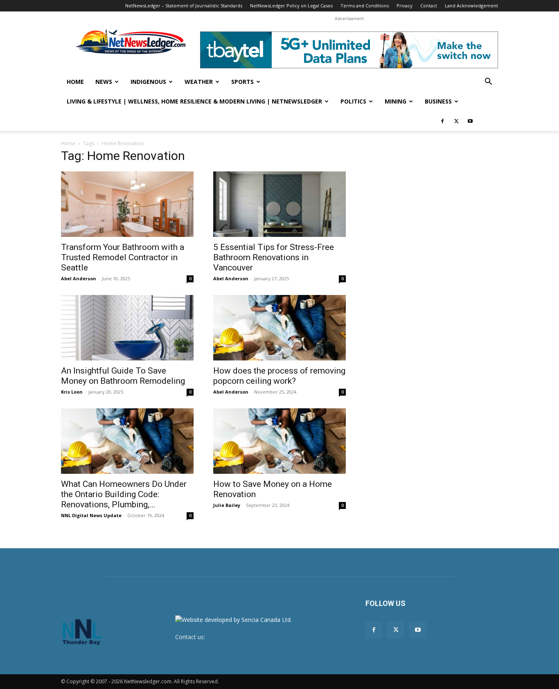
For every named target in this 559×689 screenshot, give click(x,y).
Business (438, 101)
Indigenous (148, 82)
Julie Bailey (226, 505)
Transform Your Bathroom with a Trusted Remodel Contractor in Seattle (122, 257)
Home (75, 82)
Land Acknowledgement (471, 5)
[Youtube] (470, 121)
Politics (353, 101)
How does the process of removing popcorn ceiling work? (279, 376)
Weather (199, 82)
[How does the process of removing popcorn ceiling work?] (279, 327)
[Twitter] (456, 121)
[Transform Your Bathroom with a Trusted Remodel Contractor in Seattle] (127, 204)
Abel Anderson (78, 278)
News (103, 82)
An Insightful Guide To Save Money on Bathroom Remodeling (123, 376)
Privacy (404, 5)
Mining (395, 101)
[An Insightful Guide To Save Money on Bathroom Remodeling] (127, 327)
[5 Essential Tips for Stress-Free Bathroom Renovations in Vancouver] (279, 204)
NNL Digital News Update (91, 515)
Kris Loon (72, 392)
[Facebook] (442, 121)
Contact (428, 5)
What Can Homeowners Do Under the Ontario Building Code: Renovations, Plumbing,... (124, 494)
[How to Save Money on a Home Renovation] (279, 441)
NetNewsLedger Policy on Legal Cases (291, 5)
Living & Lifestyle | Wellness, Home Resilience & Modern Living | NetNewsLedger (194, 101)
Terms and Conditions (364, 5)
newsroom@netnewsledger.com (250, 637)
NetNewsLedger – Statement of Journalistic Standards (183, 5)
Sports (242, 82)
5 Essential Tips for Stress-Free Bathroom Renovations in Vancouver (273, 257)
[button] (488, 82)
